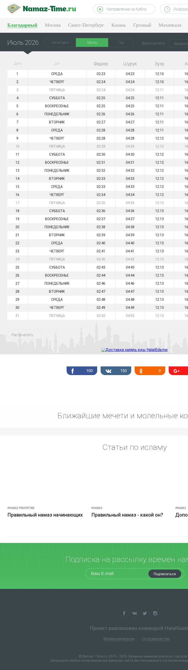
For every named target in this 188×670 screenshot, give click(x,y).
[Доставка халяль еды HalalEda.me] (135, 349)
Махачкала (170, 25)
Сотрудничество (156, 639)
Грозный (142, 25)
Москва (53, 25)
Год (120, 42)
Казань (118, 25)
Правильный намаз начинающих (45, 515)
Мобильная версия (119, 639)
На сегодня (60, 42)
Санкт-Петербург (86, 25)
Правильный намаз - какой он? (127, 515)
